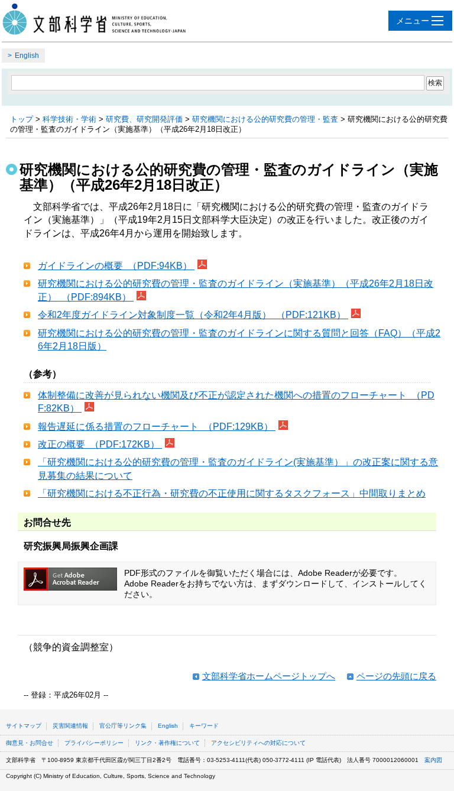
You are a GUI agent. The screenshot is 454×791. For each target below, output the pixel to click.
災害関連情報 (70, 725)
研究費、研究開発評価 (144, 119)
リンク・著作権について (167, 743)
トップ (21, 119)
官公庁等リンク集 (123, 725)
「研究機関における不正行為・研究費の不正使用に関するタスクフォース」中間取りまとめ (232, 493)
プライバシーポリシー (94, 743)
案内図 (433, 760)
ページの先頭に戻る (396, 676)
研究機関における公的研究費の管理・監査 (265, 119)
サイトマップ (23, 725)
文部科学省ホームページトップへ (268, 676)
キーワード (204, 725)
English (27, 55)
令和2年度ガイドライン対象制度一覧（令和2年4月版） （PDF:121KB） (193, 315)
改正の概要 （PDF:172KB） (100, 444)
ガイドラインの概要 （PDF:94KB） (116, 266)
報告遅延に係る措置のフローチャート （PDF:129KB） (156, 427)
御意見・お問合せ (29, 743)
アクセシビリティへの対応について (258, 743)
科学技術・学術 (69, 119)
